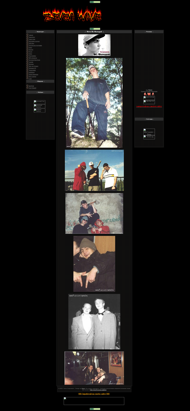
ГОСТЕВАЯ (32, 88)
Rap (147, 90)
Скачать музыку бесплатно (149, 91)
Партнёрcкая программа (35, 45)
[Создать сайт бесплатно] (95, 2)
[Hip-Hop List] (149, 103)
